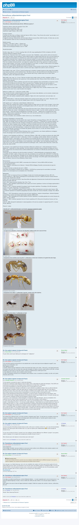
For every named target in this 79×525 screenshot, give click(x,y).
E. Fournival (63, 423)
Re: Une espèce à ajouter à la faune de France (15, 350)
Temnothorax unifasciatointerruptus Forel (16, 15)
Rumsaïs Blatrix (64, 350)
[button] (76, 17)
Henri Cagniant (8, 21)
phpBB (36, 513)
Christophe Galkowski (65, 378)
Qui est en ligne (6, 505)
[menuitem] (11, 10)
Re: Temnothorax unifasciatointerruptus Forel (15, 443)
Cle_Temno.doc (6, 469)
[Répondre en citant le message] (57, 21)
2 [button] (74, 17)
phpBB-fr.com (41, 514)
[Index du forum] (9, 5)
